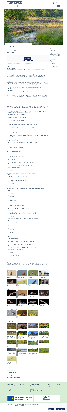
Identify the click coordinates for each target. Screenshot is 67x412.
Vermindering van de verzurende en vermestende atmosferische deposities (21, 127)
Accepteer (62, 409)
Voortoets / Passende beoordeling (36, 390)
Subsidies (32, 389)
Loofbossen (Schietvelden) (54, 56)
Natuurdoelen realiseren (34, 385)
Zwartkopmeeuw (12, 232)
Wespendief (12, 196)
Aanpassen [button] (51, 409)
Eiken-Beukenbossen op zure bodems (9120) (17, 205)
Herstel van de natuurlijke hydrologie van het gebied (17, 117)
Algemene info (52, 48)
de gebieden (12, 46)
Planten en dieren (53, 59)
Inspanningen (52, 50)
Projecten (32, 386)
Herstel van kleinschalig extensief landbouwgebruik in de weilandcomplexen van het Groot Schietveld (26, 118)
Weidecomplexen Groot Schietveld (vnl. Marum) (18, 178)
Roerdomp (11, 231)
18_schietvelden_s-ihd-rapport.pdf (13, 371)
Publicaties (52, 64)
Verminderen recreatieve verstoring (14, 125)
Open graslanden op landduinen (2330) (16, 157)
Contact (46, 6)
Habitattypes (52, 63)
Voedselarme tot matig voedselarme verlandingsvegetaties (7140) (21, 163)
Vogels (51, 60)
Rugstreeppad (12, 254)
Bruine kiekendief (13, 226)
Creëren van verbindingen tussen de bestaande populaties (18, 115)
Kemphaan (11, 228)
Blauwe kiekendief (13, 181)
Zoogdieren (52, 61)
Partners (31, 391)
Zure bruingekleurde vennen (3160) (16, 245)
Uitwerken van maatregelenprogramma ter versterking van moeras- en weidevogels (22, 124)
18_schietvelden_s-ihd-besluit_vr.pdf (13, 372)
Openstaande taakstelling (54, 66)
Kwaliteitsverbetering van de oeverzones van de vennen (17, 120)
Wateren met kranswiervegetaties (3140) (16, 242)
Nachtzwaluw (12, 170)
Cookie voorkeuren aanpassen (27, 60)
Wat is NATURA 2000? (11, 385)
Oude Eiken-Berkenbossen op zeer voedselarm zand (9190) (20, 206)
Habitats (8, 387)
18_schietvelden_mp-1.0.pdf (11, 369)
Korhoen (11, 184)
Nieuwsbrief (50, 387)
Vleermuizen (12, 149)
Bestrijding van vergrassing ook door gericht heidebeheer (18, 114)
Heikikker (11, 251)
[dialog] (57, 407)
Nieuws (49, 385)
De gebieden (21, 6)
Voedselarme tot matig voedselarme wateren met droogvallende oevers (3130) (23, 239)
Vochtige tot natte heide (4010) (15, 159)
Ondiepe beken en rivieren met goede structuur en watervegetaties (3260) (23, 247)
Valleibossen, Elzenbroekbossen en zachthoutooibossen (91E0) (20, 208)
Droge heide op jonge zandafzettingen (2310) (17, 156)
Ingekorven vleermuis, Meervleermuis (16, 147)
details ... (9, 144)
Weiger (58, 409)
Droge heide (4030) (13, 160)
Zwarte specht (12, 198)
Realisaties (32, 387)
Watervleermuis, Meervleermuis (15, 255)
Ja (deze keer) (27, 58)
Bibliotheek (9, 390)
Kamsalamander (12, 183)
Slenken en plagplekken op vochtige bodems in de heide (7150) (21, 165)
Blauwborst (12, 223)
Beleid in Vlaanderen (10, 386)
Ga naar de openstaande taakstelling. (13, 377)
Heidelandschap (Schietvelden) (54, 53)
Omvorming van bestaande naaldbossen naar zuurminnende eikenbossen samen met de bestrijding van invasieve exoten (28, 122)
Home (7, 46)
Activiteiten (50, 386)
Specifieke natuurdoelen (54, 51)
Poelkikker (11, 252)
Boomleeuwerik (12, 169)
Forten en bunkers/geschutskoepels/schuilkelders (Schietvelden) (55, 52)
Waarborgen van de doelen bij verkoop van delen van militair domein (20, 128)
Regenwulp (12, 186)
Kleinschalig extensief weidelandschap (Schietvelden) (55, 54)
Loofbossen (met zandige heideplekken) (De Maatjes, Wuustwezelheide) (55, 55)
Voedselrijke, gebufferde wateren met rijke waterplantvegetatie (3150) (22, 244)
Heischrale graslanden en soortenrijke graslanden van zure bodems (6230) (23, 162)
